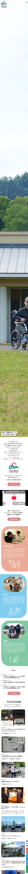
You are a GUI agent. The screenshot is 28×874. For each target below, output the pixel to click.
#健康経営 (12, 758)
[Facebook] (27, 846)
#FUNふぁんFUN (14, 811)
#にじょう (21, 813)
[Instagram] (27, 843)
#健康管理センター (5, 758)
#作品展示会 (8, 811)
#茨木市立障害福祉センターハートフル (8, 733)
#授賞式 (16, 813)
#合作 (3, 811)
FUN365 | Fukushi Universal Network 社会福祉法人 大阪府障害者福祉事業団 (4, 4)
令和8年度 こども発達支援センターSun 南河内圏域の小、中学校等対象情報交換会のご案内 (14, 677)
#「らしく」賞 (21, 811)
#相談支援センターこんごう (7, 784)
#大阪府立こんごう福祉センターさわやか (9, 838)
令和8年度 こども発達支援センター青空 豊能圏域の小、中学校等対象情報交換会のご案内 (14, 687)
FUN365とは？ (14, 484)
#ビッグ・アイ (11, 813)
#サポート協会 (4, 813)
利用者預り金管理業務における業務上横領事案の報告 (14, 682)
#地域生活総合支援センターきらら (8, 866)
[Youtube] (27, 841)
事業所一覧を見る (14, 519)
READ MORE (14, 693)
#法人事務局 (17, 758)
